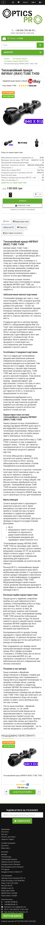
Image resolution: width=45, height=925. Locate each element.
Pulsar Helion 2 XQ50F (9, 896)
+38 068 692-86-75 (10, 904)
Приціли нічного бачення (10, 862)
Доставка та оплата (13, 233)
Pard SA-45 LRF (6, 886)
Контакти (4, 832)
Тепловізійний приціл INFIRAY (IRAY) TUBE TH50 (22, 776)
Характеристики (22, 222)
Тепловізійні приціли (9, 859)
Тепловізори (6, 857)
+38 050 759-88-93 (10, 902)
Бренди (4, 854)
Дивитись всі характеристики (13, 183)
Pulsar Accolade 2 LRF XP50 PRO (13, 881)
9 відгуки (32, 86)
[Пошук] (40, 45)
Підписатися (23, 821)
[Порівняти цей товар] (40, 195)
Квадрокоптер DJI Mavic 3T (11, 872)
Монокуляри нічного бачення (12, 867)
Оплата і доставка (8, 837)
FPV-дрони (5, 869)
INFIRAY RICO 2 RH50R (9, 893)
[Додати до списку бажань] (36, 195)
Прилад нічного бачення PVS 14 (13, 878)
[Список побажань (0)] (18, 2)
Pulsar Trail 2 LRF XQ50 (9, 883)
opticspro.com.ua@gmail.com (15, 907)
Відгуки (9, 227)
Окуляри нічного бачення (10, 864)
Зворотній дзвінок (12, 916)
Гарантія (22, 227)
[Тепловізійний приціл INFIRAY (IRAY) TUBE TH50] (22, 112)
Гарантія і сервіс (7, 839)
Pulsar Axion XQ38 (7, 891)
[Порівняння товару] (13, 2)
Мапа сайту (5, 848)
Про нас (4, 834)
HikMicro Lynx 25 (7, 888)
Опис (7, 221)
